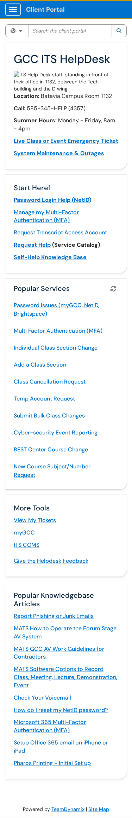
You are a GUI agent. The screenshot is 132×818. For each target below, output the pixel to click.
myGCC (24, 532)
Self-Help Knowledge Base (50, 257)
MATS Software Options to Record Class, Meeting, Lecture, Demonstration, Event (65, 677)
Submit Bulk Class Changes (49, 415)
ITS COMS (26, 545)
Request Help (32, 245)
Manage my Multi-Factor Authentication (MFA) (46, 216)
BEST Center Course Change (51, 449)
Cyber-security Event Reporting (56, 432)
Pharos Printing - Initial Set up (52, 763)
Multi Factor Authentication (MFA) (58, 330)
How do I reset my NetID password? (61, 710)
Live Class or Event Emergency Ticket (66, 141)
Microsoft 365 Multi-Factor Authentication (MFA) (50, 726)
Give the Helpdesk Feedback (51, 561)
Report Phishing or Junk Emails (54, 616)
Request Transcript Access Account (60, 232)
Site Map (98, 809)
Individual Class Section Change (56, 347)
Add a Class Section (40, 364)
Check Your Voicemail (42, 697)
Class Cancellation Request (50, 381)
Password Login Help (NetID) (52, 200)
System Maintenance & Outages (59, 153)
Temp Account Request (44, 398)
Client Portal (45, 9)
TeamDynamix (67, 809)
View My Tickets (35, 520)
